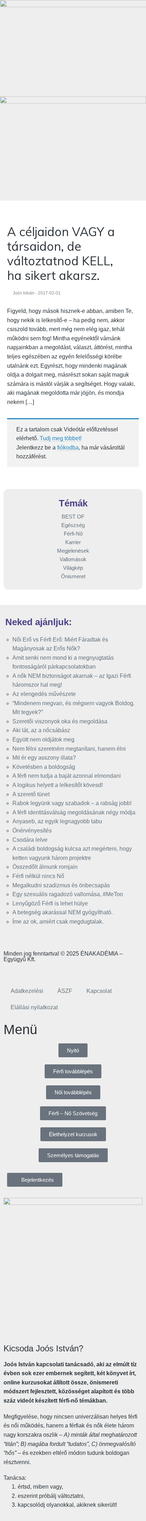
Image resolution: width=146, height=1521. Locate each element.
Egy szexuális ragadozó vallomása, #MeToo (67, 894)
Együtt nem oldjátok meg (43, 739)
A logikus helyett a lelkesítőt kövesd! (57, 785)
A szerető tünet (31, 794)
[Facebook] (12, 971)
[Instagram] (31, 971)
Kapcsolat (99, 991)
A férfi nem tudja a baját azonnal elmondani (66, 776)
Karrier (73, 542)
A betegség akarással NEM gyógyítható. (62, 912)
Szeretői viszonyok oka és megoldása (59, 721)
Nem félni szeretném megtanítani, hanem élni (69, 749)
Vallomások (73, 559)
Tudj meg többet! (61, 438)
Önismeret (73, 576)
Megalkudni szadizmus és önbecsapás (61, 885)
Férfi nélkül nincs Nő (38, 876)
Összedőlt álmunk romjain (45, 867)
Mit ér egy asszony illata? (44, 758)
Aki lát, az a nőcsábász (41, 730)
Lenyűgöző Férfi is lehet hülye (50, 903)
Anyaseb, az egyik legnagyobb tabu (57, 821)
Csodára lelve (29, 840)
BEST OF (73, 517)
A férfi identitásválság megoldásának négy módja (73, 812)
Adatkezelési (27, 991)
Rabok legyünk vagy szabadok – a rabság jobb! (71, 803)
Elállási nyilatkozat (34, 1007)
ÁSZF (64, 991)
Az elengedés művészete (44, 694)
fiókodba (68, 448)
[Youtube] (51, 971)
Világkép (73, 568)
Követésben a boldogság (43, 767)
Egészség (73, 525)
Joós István (23, 293)
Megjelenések (73, 551)
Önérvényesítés (32, 831)
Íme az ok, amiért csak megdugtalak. (57, 922)
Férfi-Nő (73, 534)
